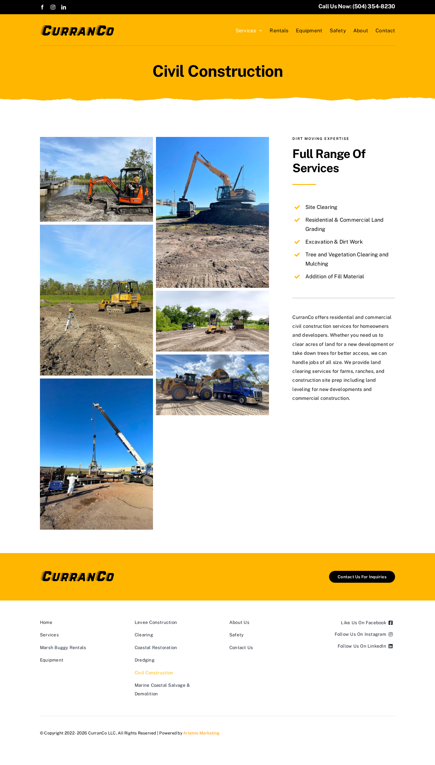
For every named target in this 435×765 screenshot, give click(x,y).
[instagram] (53, 7)
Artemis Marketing (201, 733)
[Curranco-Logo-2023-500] (77, 27)
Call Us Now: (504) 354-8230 (356, 6)
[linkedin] (63, 7)
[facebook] (42, 7)
